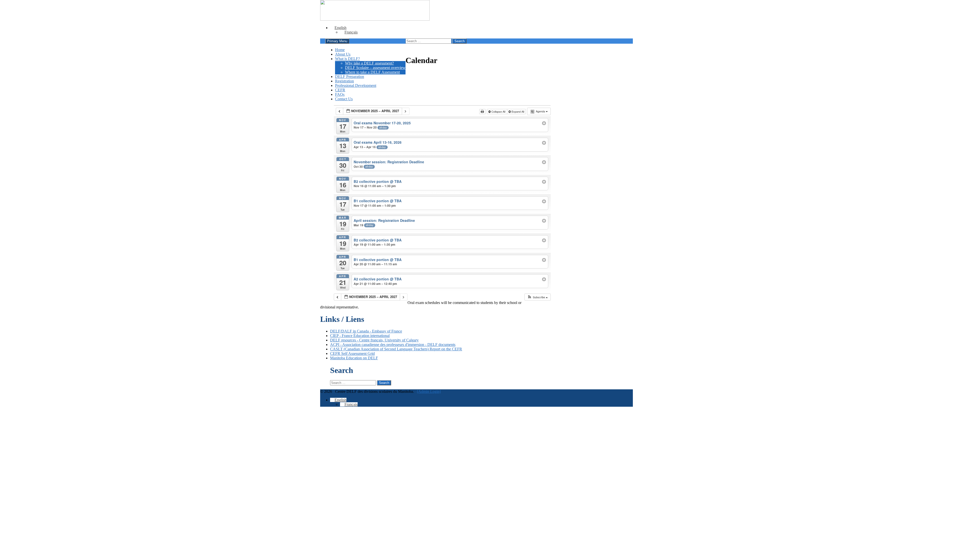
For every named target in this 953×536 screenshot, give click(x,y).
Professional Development (355, 85)
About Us (342, 54)
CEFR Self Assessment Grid (352, 353)
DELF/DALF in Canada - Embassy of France (366, 331)
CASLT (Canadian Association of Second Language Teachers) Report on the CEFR (396, 349)
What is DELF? (347, 59)
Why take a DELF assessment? (369, 63)
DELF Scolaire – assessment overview (375, 68)
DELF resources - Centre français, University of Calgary (374, 340)
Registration (344, 81)
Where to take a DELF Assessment (372, 72)
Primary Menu (337, 41)
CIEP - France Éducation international (360, 336)
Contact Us (344, 99)
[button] (537, 297)
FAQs (339, 94)
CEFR (340, 90)
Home (340, 50)
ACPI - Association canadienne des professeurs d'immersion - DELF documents (392, 344)
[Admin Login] (429, 391)
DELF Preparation (349, 76)
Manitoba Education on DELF (354, 358)
